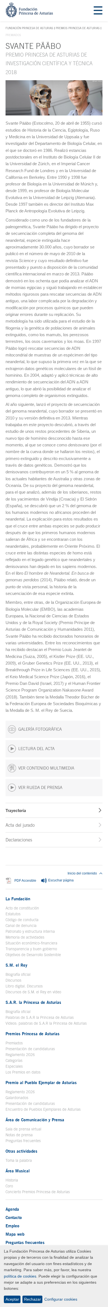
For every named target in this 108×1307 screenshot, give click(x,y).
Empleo (12, 1225)
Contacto (14, 1217)
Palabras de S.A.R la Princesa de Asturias (40, 1017)
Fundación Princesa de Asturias (29, 28)
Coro (9, 1186)
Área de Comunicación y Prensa (35, 1119)
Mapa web (15, 1233)
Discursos (13, 980)
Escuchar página (60, 881)
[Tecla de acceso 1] (29, 15)
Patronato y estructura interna (30, 931)
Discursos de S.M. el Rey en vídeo (33, 992)
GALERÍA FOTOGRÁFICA (40, 729)
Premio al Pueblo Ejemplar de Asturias (41, 1082)
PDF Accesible (25, 881)
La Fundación (18, 898)
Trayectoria (16, 810)
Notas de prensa (19, 1135)
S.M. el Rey (16, 964)
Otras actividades (21, 1150)
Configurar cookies (60, 1299)
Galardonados (17, 1097)
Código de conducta (22, 920)
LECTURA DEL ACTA (36, 748)
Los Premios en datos (23, 1072)
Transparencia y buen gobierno (31, 949)
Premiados (14, 1043)
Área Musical (18, 1170)
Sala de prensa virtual (23, 1129)
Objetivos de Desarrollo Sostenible (33, 954)
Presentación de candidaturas (30, 1049)
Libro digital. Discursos (24, 986)
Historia (12, 1180)
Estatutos (13, 914)
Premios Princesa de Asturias (78, 28)
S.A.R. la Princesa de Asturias (33, 1002)
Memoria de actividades (25, 937)
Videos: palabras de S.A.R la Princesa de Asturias (46, 1023)
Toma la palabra (19, 1160)
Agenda (12, 1209)
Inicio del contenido (82, 873)
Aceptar (12, 1299)
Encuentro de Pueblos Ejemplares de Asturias (43, 1109)
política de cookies (20, 1276)
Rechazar (32, 1299)
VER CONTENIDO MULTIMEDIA (46, 768)
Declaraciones (19, 839)
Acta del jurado (20, 825)
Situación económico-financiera (31, 943)
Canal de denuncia (21, 925)
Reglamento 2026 (20, 1054)
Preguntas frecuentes (23, 1140)
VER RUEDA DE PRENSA (40, 787)
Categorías (14, 1060)
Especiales (14, 1066)
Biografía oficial (18, 974)
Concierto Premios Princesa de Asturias (38, 1192)
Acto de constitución (22, 908)
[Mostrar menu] (98, 10)
